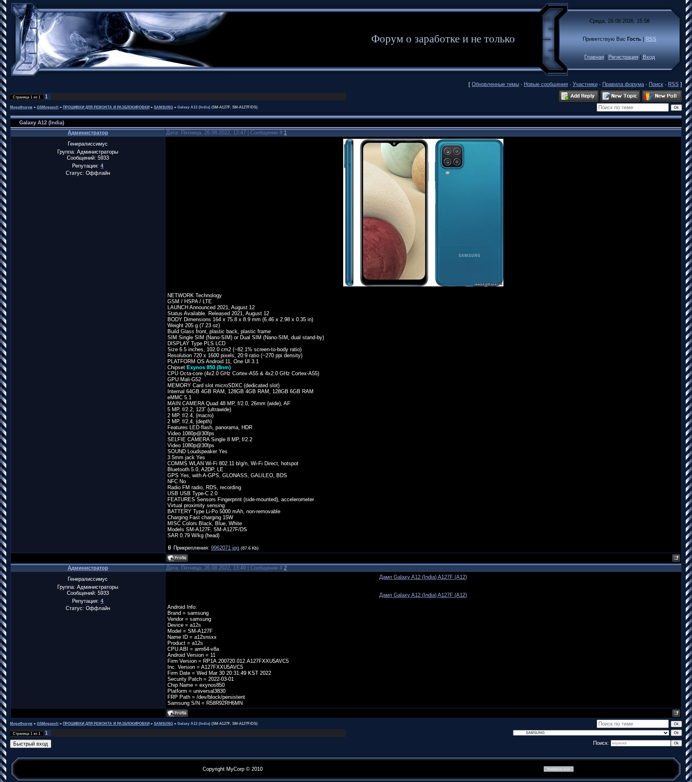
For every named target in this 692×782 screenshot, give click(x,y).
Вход (649, 57)
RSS (651, 39)
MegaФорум (21, 107)
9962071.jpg (225, 548)
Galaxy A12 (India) (193, 107)
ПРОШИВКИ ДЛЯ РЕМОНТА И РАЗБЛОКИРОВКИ (106, 107)
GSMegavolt (47, 107)
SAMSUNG (163, 107)
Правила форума (623, 84)
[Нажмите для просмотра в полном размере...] (423, 285)
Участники (585, 84)
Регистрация (623, 57)
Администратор (88, 133)
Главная (594, 57)
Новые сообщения (546, 84)
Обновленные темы (495, 84)
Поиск (656, 84)
